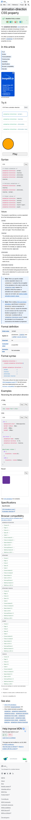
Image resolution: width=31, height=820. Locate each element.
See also (4, 69)
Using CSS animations (10, 705)
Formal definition (6, 56)
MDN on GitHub (5, 813)
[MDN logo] (4, 766)
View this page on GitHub (9, 746)
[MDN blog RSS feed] (13, 773)
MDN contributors (9, 744)
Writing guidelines (6, 807)
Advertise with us (6, 789)
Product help (4, 794)
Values (4, 212)
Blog (2, 784)
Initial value (5, 331)
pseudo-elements (22, 337)
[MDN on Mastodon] (10, 773)
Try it (3, 52)
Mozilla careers (5, 786)
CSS (18, 27)
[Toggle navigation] (28, 2)
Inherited (5, 340)
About (3, 781)
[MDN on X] (7, 773)
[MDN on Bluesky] (5, 773)
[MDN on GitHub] (2, 773)
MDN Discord (5, 810)
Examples (4, 61)
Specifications (6, 64)
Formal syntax (6, 59)
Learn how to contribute (8, 738)
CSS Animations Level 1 (8, 382)
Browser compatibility (8, 66)
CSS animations (8, 499)
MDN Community (6, 802)
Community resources (7, 805)
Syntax (4, 54)
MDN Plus (4, 792)
